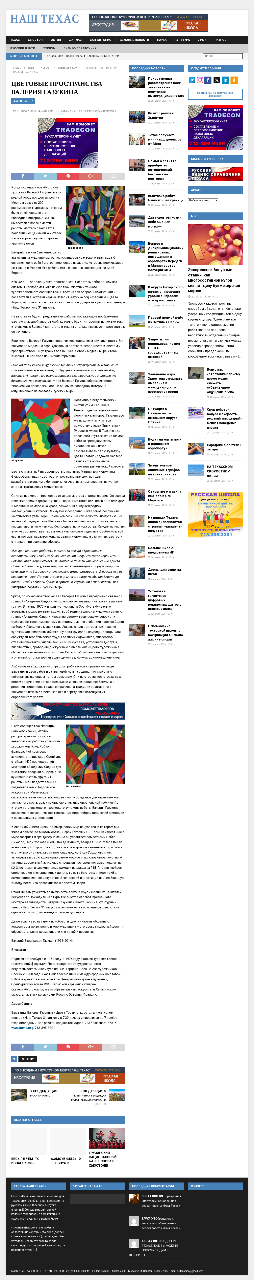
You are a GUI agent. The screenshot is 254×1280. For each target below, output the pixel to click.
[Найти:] (223, 56)
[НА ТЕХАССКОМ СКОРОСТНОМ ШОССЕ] (196, 470)
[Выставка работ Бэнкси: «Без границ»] (137, 200)
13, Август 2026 (159, 479)
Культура (182, 39)
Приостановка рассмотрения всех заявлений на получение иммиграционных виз (166, 87)
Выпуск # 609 (68, 110)
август (46, 67)
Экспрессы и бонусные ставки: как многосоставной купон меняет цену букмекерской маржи (214, 280)
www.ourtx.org (22, 1028)
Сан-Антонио (100, 39)
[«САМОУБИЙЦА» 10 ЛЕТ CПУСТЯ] (68, 1141)
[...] (240, 356)
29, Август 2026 (201, 296)
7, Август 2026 (158, 579)
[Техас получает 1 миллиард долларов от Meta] (137, 139)
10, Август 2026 (159, 557)
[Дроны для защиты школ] (137, 573)
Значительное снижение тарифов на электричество (164, 469)
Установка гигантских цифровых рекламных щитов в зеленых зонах (165, 600)
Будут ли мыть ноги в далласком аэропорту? (164, 443)
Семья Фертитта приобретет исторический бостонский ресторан (162, 170)
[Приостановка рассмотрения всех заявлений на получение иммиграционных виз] (137, 82)
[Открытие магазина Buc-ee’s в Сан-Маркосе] (137, 495)
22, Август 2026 (159, 274)
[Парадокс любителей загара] (196, 449)
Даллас (75, 39)
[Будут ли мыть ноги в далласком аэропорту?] (137, 443)
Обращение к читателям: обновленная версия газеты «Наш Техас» (162, 1200)
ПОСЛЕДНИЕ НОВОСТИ (148, 68)
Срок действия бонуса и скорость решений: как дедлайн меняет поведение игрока (224, 418)
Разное (220, 39)
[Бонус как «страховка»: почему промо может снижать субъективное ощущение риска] (196, 373)
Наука (162, 39)
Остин (56, 39)
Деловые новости (134, 39)
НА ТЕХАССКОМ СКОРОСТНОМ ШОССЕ (220, 471)
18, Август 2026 (159, 396)
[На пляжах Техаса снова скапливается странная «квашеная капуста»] (137, 521)
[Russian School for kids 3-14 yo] (215, 514)
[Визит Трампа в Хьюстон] (137, 117)
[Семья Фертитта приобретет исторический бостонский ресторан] (137, 165)
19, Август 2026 (159, 361)
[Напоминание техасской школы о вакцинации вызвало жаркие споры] (137, 630)
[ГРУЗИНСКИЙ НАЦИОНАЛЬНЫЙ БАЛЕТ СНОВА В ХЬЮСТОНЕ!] (107, 1138)
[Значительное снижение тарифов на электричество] (137, 469)
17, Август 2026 (159, 453)
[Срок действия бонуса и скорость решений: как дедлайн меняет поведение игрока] (196, 413)
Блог (195, 216)
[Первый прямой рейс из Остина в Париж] (137, 321)
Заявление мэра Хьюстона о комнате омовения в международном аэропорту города (165, 383)
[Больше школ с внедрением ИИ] (137, 552)
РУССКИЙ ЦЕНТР (22, 48)
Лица (202, 39)
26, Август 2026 (159, 183)
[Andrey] (134, 1245)
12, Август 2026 (159, 505)
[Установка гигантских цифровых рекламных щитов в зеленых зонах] (137, 595)
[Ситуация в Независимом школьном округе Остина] (137, 413)
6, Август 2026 (158, 613)
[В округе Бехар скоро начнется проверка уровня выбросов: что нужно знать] (137, 291)
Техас (15, 39)
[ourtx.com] (134, 1201)
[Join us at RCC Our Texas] (148, 23)
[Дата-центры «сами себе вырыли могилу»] (137, 221)
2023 (31, 67)
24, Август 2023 (26, 110)
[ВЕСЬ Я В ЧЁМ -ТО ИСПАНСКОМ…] (29, 1141)
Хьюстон (35, 39)
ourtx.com (47, 110)
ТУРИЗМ (49, 48)
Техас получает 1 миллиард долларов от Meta (165, 139)
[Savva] (134, 1223)
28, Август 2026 (159, 100)
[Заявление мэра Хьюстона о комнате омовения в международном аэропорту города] (137, 378)
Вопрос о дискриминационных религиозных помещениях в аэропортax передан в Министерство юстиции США (165, 257)
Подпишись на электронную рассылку (215, 94)
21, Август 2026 (159, 305)
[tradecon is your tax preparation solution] (68, 711)
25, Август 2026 (159, 205)
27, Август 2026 (159, 122)
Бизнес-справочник (80, 48)
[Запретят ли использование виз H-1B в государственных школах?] (137, 343)
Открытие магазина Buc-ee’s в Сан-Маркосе (164, 495)
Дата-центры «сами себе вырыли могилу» (165, 221)
